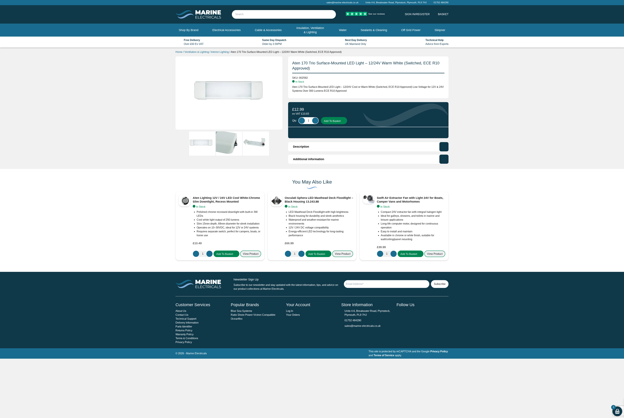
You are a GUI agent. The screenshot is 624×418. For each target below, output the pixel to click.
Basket (443, 14)
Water (343, 30)
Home (179, 52)
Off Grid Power (411, 30)
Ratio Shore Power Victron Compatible (253, 314)
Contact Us (182, 314)
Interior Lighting (220, 52)
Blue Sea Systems (241, 311)
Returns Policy (184, 330)
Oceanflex (236, 318)
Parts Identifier (184, 326)
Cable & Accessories (268, 30)
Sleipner (440, 30)
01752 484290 (352, 320)
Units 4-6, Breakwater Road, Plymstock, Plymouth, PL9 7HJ (396, 2)
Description (301, 146)
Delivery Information (187, 322)
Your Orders (293, 314)
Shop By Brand (188, 30)
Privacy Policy (184, 342)
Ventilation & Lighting (196, 52)
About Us (181, 311)
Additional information (308, 159)
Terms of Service (384, 355)
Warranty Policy (185, 334)
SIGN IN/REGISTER (417, 14)
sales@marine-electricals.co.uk (362, 326)
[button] (226, 254)
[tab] (368, 146)
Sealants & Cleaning (374, 30)
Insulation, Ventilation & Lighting (310, 30)
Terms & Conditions (187, 338)
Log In (289, 311)
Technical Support (186, 318)
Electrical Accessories (226, 30)
